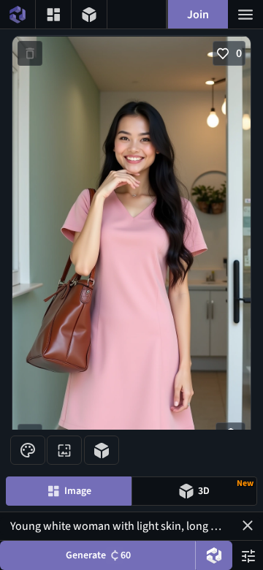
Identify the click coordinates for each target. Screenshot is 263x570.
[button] (247, 525)
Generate (98, 555)
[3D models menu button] (89, 14)
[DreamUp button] (214, 555)
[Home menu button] (17, 14)
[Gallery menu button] (53, 14)
